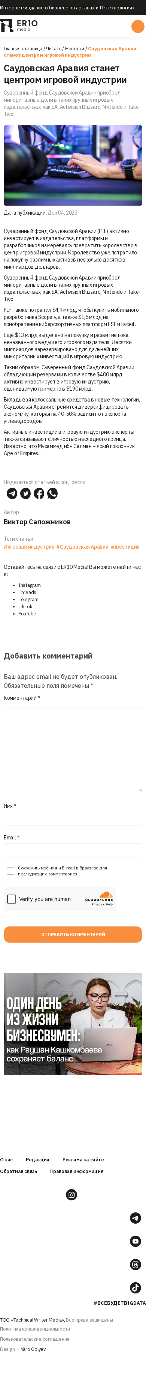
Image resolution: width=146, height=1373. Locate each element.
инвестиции (125, 546)
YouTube (27, 614)
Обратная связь (18, 1171)
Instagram (30, 585)
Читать (53, 48)
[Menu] (72, 26)
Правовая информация (77, 1171)
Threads (27, 592)
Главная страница (23, 48)
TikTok (25, 606)
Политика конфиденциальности (35, 1329)
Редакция (37, 1159)
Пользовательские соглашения (34, 1339)
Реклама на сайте (83, 1159)
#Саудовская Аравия (82, 546)
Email (11, 837)
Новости (74, 48)
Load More (73, 1090)
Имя (10, 806)
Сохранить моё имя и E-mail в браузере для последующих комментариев (62, 871)
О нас (6, 1159)
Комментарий (22, 698)
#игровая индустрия (29, 546)
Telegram (29, 599)
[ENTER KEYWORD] (138, 26)
